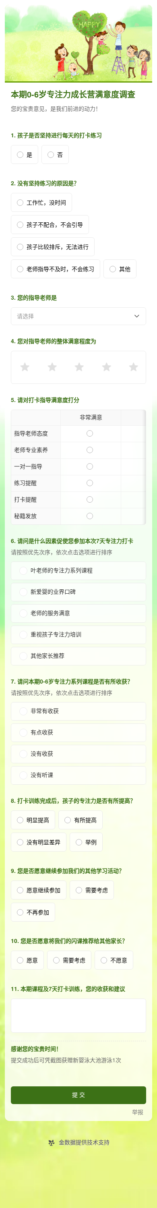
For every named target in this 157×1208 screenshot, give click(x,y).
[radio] (24, 367)
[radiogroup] (78, 367)
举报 (137, 1112)
